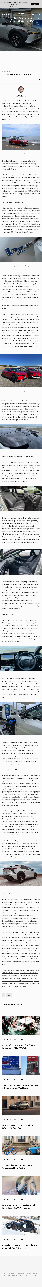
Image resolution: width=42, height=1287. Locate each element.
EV (3, 995)
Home (6, 1276)
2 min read (21, 1120)
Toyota (9, 995)
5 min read (21, 1040)
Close (35, 4)
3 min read (21, 1080)
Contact (16, 1276)
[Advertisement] (21, 46)
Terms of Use (34, 1276)
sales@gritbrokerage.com (16, 6)
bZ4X (5, 101)
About (11, 1276)
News (3, 1040)
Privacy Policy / (25, 1276)
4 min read (21, 1239)
